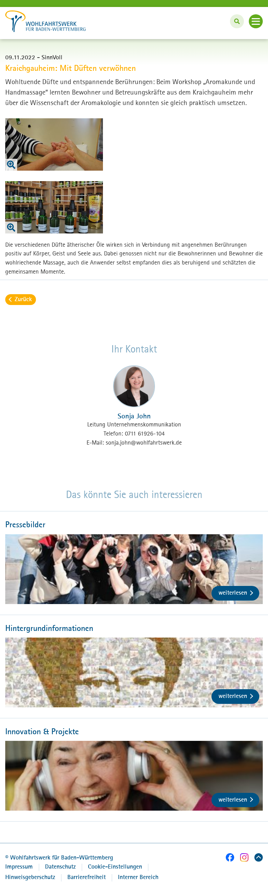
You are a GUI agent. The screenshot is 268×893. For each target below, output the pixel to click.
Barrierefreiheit (86, 877)
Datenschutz (60, 866)
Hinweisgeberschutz (30, 877)
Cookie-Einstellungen (115, 866)
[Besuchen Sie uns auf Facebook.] (230, 859)
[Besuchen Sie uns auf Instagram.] (244, 859)
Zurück (23, 299)
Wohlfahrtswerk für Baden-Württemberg (59, 857)
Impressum (19, 866)
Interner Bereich (138, 877)
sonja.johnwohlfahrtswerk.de (144, 442)
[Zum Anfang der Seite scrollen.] (258, 859)
